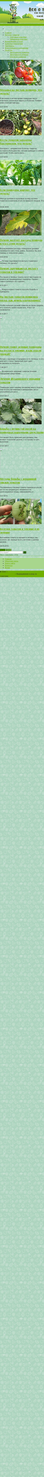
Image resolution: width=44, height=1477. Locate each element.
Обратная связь (11, 561)
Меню (22, 25)
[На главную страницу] (22, 12)
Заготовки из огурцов (19, 55)
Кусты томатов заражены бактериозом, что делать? (16, 141)
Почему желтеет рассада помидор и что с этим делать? (21, 241)
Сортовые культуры (18, 37)
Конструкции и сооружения (16, 48)
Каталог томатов (12, 35)
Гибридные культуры (18, 39)
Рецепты (8, 50)
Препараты (9, 46)
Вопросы (8, 565)
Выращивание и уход (14, 41)
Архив (7, 568)
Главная (8, 33)
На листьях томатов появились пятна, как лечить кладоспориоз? (20, 298)
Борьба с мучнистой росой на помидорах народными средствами (22, 430)
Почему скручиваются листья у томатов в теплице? (19, 270)
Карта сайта (10, 563)
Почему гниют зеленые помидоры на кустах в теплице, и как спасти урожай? (21, 350)
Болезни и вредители (14, 44)
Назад (2, 550)
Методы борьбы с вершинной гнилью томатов (18, 480)
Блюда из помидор (18, 57)
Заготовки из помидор (19, 52)
